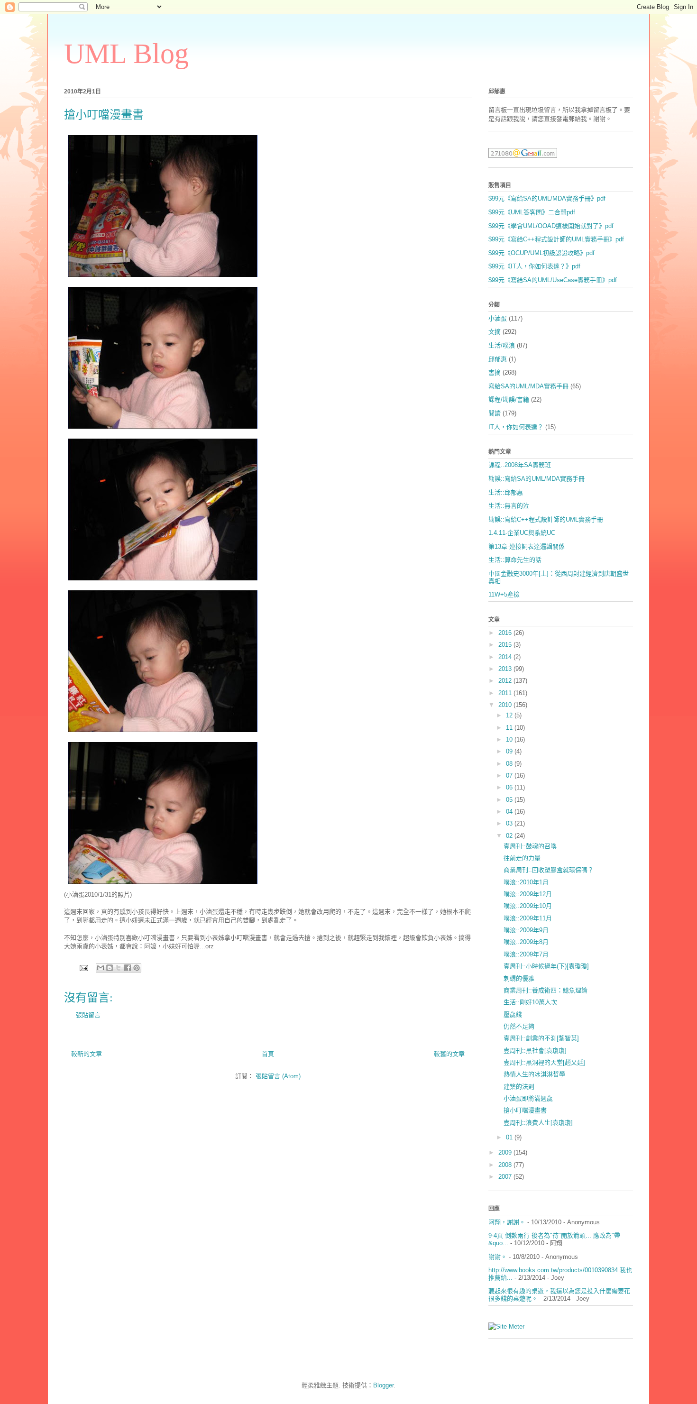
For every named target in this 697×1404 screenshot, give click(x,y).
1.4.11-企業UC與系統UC (521, 532)
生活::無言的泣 (508, 505)
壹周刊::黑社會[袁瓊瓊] (535, 1050)
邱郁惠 (497, 359)
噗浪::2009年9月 (526, 930)
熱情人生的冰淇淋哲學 (534, 1074)
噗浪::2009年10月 (528, 905)
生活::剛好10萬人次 (530, 1002)
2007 (506, 1176)
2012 (506, 680)
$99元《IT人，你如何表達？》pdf (534, 266)
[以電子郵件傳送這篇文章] (100, 968)
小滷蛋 (497, 318)
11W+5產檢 (504, 594)
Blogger (383, 1385)
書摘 (494, 372)
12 (510, 715)
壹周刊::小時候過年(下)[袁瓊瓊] (546, 966)
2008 (506, 1164)
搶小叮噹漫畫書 (525, 1110)
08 (510, 763)
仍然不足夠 (519, 1026)
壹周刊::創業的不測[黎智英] (541, 1038)
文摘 (494, 331)
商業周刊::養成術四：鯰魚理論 (545, 990)
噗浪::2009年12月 (528, 894)
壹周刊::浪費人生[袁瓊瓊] (538, 1122)
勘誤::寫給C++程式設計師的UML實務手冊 (545, 519)
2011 (506, 693)
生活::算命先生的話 (514, 559)
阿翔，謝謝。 (506, 1222)
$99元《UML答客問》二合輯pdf (531, 212)
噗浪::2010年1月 (526, 882)
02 (510, 835)
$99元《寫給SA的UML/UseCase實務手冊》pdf (552, 280)
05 (510, 799)
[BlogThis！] (109, 968)
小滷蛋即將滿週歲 (528, 1098)
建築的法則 (519, 1086)
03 (510, 823)
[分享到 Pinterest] (136, 968)
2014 (506, 657)
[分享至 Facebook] (127, 968)
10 (510, 739)
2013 (506, 668)
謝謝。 (497, 1256)
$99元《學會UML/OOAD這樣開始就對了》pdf (551, 225)
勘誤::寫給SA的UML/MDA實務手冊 (536, 478)
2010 (506, 704)
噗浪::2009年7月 (526, 954)
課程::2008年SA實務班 (519, 464)
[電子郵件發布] (83, 967)
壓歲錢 (513, 1014)
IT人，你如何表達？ (515, 427)
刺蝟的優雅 (519, 978)
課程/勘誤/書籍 (508, 399)
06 (510, 787)
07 (510, 775)
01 (510, 1137)
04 (510, 811)
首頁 (268, 1053)
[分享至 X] (118, 968)
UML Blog (126, 53)
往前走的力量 (522, 858)
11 (510, 727)
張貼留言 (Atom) (278, 1076)
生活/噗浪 (501, 345)
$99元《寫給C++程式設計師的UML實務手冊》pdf (556, 239)
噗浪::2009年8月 (526, 941)
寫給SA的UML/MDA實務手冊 (528, 386)
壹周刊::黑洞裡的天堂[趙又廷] (544, 1062)
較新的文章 (86, 1053)
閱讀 (494, 413)
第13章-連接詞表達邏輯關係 (526, 546)
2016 (506, 632)
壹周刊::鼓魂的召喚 (530, 846)
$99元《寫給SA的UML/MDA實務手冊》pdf (546, 198)
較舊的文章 (449, 1053)
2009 (506, 1152)
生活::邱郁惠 (505, 492)
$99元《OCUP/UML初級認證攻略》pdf (541, 253)
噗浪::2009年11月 (528, 918)
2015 (506, 644)
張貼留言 (88, 1015)
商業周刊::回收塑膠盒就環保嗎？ (549, 869)
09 (510, 751)
